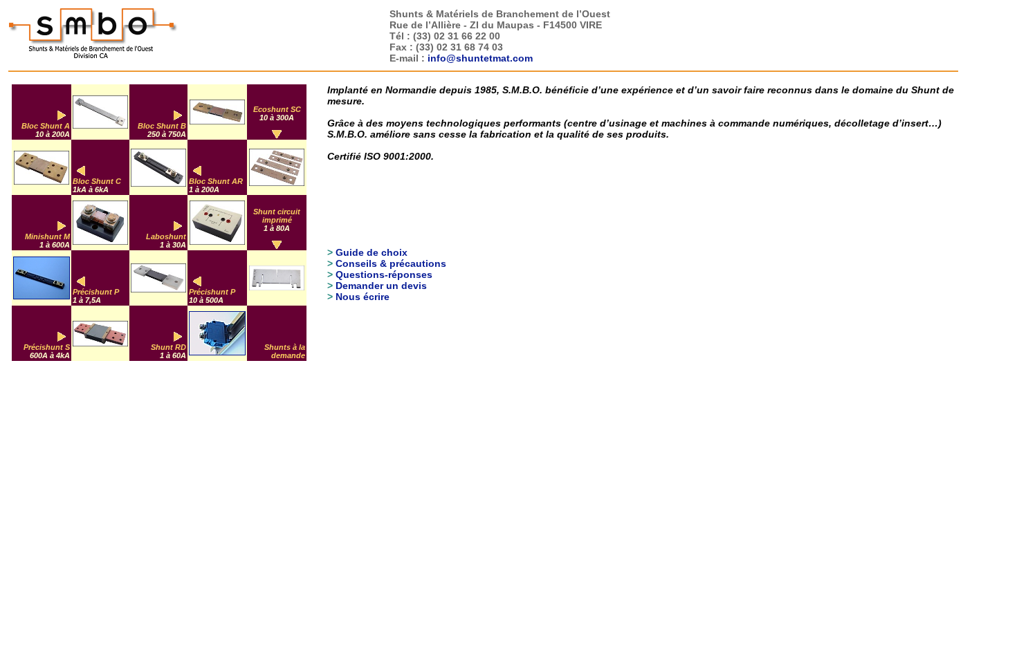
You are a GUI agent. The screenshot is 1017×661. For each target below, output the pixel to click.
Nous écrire (363, 296)
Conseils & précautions (391, 263)
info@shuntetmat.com (480, 58)
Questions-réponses (384, 274)
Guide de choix (371, 252)
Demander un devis (381, 285)
